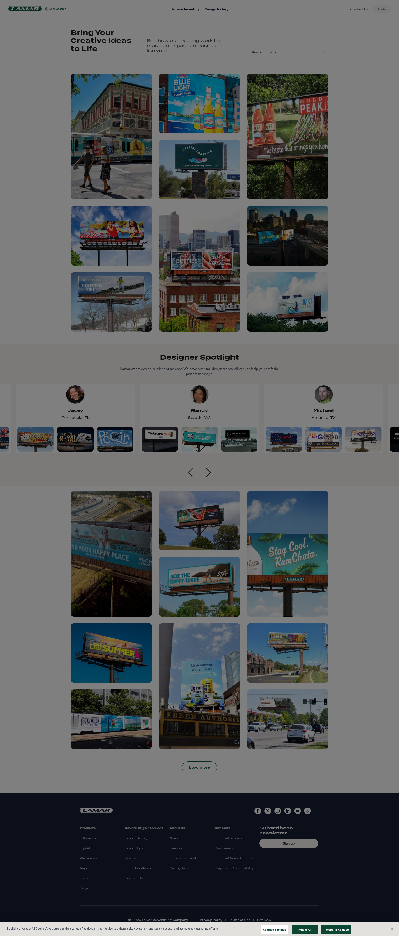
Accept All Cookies (336, 929)
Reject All (304, 929)
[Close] (392, 929)
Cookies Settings (274, 929)
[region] (199, 929)
